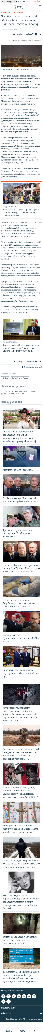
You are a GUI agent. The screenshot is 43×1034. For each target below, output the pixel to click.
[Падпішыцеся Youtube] (19, 996)
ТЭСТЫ (22, 1031)
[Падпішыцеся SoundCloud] (29, 996)
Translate (36, 2)
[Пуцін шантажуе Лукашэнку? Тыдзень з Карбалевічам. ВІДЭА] (21, 485)
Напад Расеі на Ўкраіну (12, 12)
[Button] (18, 34)
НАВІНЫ (9, 1031)
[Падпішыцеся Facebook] (8, 996)
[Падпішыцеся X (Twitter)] (14, 996)
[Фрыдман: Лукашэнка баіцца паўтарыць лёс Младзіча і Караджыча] (21, 516)
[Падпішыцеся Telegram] (3, 1001)
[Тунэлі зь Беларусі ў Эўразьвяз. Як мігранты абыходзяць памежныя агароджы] (21, 923)
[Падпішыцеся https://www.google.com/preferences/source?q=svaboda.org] (3, 996)
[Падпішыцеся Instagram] (34, 996)
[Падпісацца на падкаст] (24, 996)
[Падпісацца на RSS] (8, 1001)
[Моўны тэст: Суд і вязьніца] (21, 456)
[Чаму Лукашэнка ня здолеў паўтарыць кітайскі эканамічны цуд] (21, 656)
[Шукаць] (34, 1031)
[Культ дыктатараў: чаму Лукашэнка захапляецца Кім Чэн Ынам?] (21, 621)
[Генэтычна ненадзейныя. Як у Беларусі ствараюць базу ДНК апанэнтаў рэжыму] (21, 586)
